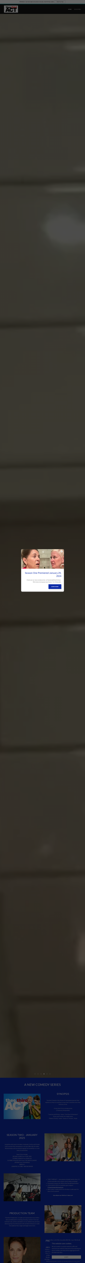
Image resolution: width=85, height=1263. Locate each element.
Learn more (55, 586)
